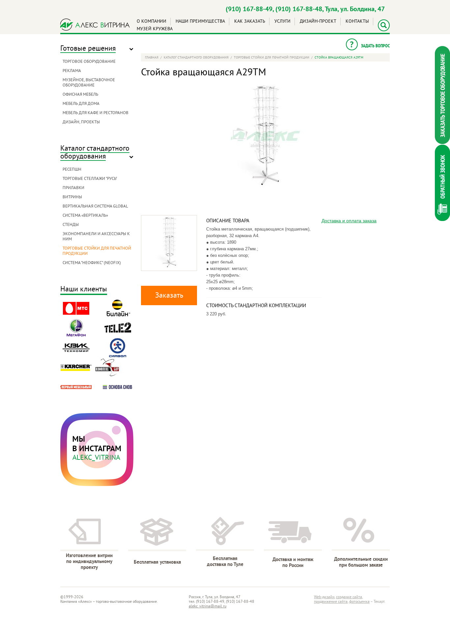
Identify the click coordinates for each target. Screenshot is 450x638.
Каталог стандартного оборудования (94, 152)
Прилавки (73, 188)
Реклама (72, 71)
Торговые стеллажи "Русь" (90, 179)
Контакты (357, 21)
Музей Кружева (155, 29)
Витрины (72, 197)
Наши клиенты (83, 290)
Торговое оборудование (89, 61)
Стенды (71, 225)
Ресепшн (72, 169)
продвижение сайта (331, 602)
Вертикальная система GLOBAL (95, 206)
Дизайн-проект (318, 21)
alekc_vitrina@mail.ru (207, 606)
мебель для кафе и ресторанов (95, 113)
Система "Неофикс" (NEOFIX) (92, 263)
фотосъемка (359, 602)
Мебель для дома (81, 104)
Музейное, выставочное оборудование (89, 83)
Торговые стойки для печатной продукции (271, 58)
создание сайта (349, 597)
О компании (151, 21)
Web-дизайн (324, 597)
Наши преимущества (200, 21)
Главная (151, 58)
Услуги (282, 21)
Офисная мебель (80, 94)
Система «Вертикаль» (85, 215)
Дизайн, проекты (81, 122)
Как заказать (249, 21)
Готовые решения (88, 48)
